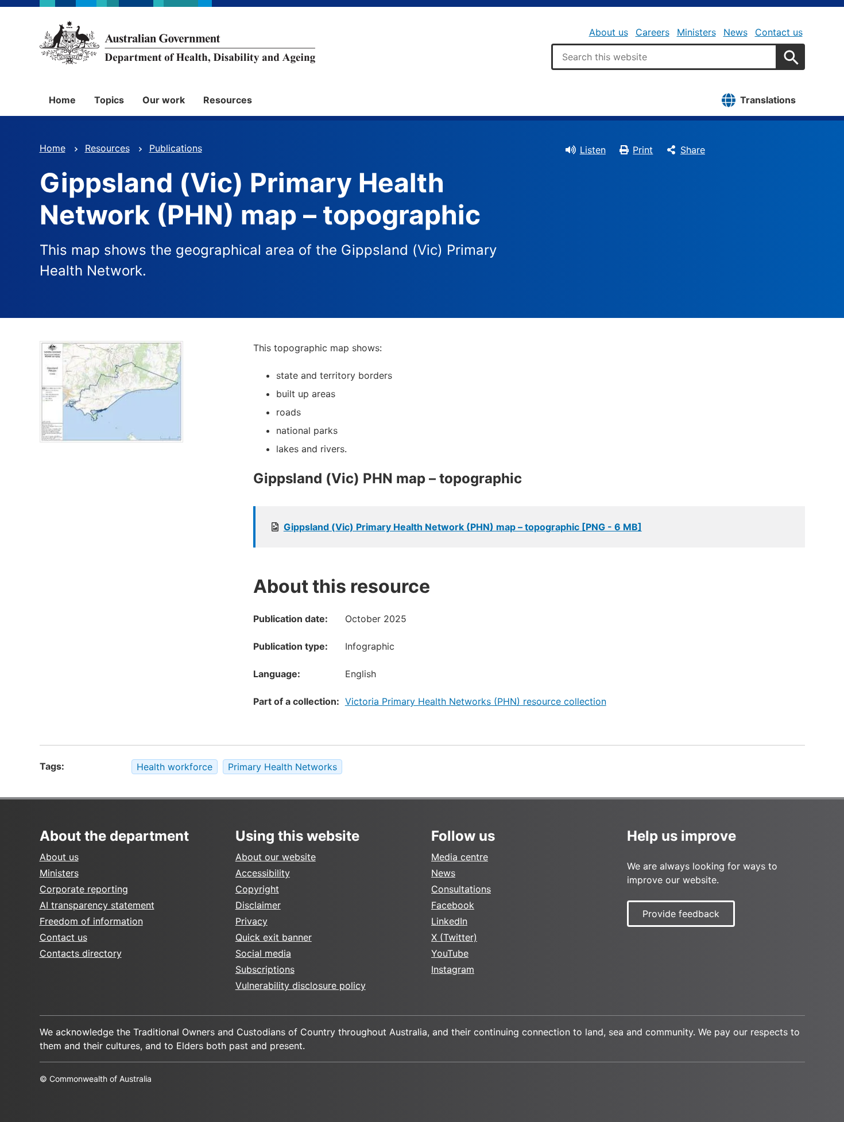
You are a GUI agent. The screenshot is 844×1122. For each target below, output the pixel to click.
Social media (263, 953)
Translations (768, 100)
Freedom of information (91, 921)
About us (608, 32)
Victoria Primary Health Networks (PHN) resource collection (475, 701)
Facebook (452, 905)
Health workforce (174, 766)
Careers (652, 32)
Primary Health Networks (282, 766)
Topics (109, 100)
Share (692, 150)
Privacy (251, 921)
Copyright (257, 889)
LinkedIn (449, 921)
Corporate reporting (84, 889)
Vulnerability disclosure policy (300, 985)
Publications (175, 148)
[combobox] (664, 57)
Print (643, 150)
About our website (275, 857)
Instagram (452, 969)
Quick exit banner (273, 937)
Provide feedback (680, 913)
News (735, 32)
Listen (593, 150)
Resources (227, 100)
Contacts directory (81, 953)
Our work (163, 100)
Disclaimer (258, 905)
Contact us (779, 32)
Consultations (461, 889)
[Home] (177, 42)
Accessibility (262, 873)
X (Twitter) (454, 937)
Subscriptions (265, 969)
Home (62, 100)
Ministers (696, 32)
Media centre (459, 857)
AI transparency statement (97, 905)
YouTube (450, 953)
